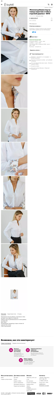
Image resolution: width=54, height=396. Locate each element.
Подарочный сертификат (19, 386)
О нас (28, 379)
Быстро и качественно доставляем (17, 350)
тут (40, 46)
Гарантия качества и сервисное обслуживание (36, 350)
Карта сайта (29, 390)
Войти (2, 377)
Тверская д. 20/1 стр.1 (32, 377)
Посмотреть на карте (44, 385)
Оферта (28, 386)
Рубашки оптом (30, 384)
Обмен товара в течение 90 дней (28, 359)
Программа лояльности (19, 384)
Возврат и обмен (17, 381)
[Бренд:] (51, 19)
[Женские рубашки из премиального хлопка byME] (9, 4)
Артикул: (47, 7)
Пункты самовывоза (18, 382)
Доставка (16, 377)
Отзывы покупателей (31, 382)
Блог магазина (30, 381)
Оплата (15, 379)
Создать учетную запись (6, 379)
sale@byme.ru (42, 384)
